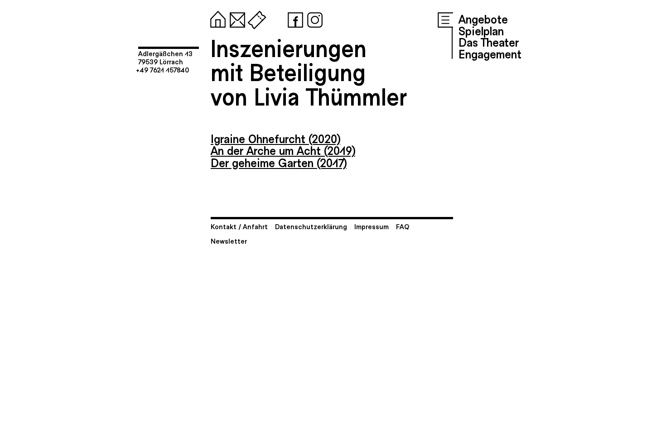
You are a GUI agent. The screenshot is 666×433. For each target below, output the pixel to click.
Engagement (489, 53)
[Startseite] (216, 18)
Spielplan (481, 30)
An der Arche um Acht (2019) (283, 150)
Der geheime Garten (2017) (279, 162)
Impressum (371, 226)
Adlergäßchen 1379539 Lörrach (165, 57)
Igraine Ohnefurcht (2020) (275, 138)
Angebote (483, 18)
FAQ (402, 226)
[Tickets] (255, 18)
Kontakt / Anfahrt (239, 226)
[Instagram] (313, 18)
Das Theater (488, 41)
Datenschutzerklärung (311, 226)
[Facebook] (294, 18)
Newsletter (229, 240)
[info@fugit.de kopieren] (236, 18)
